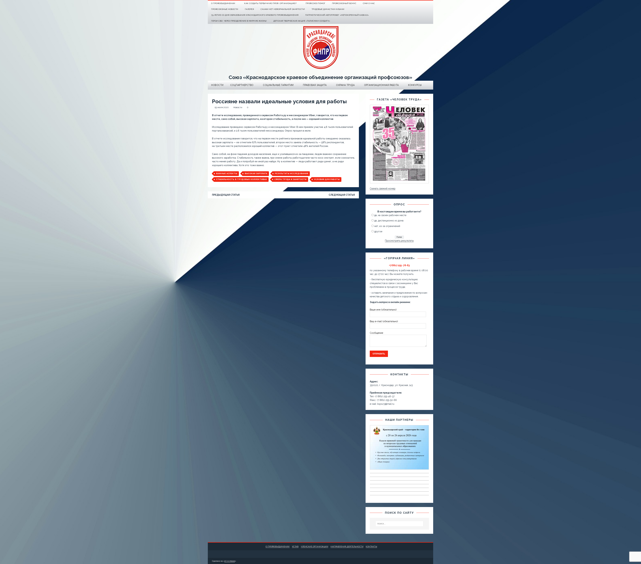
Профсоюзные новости (224, 9)
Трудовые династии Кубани (328, 9)
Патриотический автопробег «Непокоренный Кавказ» (337, 15)
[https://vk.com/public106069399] (430, 3)
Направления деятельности (347, 546)
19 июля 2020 (222, 107)
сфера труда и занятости (290, 179)
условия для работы (327, 179)
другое (378, 231)
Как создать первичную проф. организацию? (270, 3)
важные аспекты (226, 173)
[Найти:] (399, 524)
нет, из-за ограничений (387, 226)
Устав (295, 546)
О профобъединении (278, 546)
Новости (217, 85)
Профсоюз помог (315, 3)
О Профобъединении (223, 3)
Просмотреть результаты (399, 240)
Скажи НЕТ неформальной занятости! (283, 9)
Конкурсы (414, 85)
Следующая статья (342, 195)
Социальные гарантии (278, 85)
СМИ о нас (369, 3)
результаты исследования (291, 173)
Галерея (249, 9)
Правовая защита (315, 85)
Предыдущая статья (226, 195)
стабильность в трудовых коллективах (241, 179)
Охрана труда (345, 85)
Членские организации (314, 546)
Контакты (371, 546)
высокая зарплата (256, 173)
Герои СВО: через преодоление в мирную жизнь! (239, 21)
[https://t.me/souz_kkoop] (424, 3)
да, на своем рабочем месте (390, 215)
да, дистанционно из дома (388, 220)
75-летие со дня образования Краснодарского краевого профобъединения (255, 15)
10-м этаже (229, 561)
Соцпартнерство (242, 85)
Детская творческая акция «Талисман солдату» (301, 21)
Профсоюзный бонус (344, 3)
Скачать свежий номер (382, 188)
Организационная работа (381, 85)
